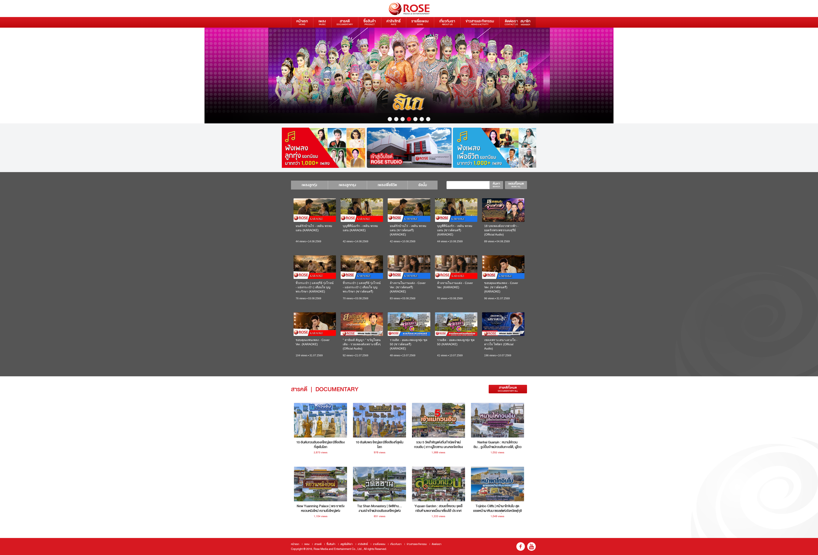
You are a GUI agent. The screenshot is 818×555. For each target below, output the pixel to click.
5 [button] (415, 119)
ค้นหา (496, 184)
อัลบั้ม (422, 185)
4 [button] (409, 119)
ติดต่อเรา (511, 22)
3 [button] (402, 119)
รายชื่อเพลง (420, 22)
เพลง (322, 22)
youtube (531, 546)
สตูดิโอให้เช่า (346, 544)
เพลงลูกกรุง (347, 185)
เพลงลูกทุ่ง (309, 185)
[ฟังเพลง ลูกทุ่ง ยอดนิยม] (323, 148)
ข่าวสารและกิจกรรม (480, 22)
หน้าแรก (302, 22)
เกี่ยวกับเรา (447, 22)
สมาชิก (525, 22)
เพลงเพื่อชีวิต (387, 185)
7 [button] (428, 119)
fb (520, 546)
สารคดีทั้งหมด (508, 389)
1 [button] (390, 119)
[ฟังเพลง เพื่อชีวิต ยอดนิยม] (495, 148)
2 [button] (396, 119)
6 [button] (422, 119)
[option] (409, 75)
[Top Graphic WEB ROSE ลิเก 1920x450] (409, 75)
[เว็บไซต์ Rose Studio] (409, 148)
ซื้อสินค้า (369, 22)
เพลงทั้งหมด (516, 184)
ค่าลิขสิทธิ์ (393, 22)
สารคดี (345, 22)
